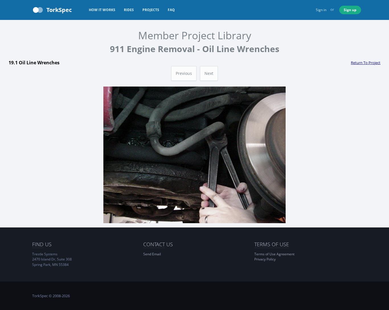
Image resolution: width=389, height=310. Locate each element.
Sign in (321, 9)
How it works (102, 9)
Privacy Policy (265, 259)
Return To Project (365, 62)
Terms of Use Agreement (274, 254)
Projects (150, 9)
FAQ (171, 9)
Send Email (152, 254)
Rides (129, 9)
